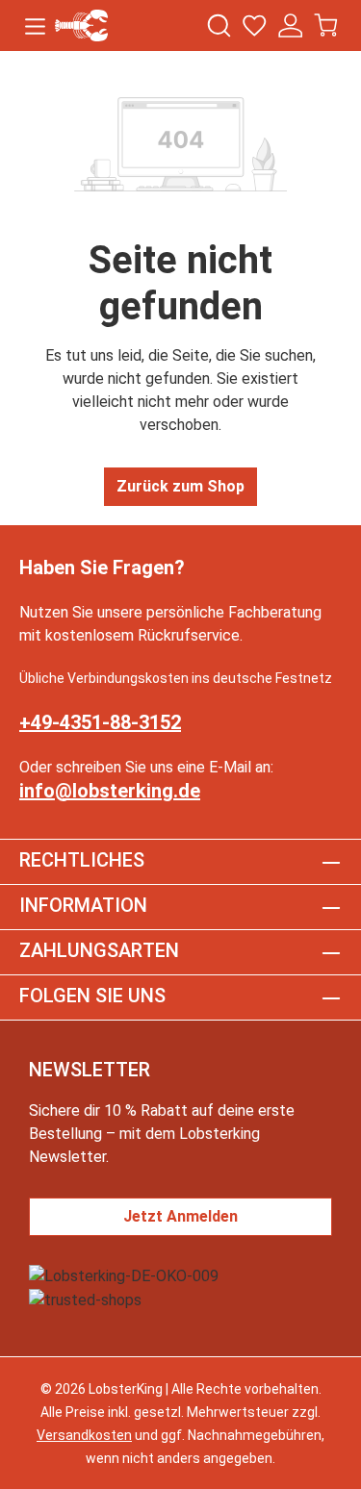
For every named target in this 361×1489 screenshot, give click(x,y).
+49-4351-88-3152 (100, 722)
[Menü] (35, 25)
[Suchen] (219, 25)
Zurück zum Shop (180, 486)
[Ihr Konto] (290, 25)
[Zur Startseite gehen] (81, 25)
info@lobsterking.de (109, 790)
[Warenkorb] (326, 25)
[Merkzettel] (255, 25)
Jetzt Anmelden (180, 1216)
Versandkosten (84, 1435)
